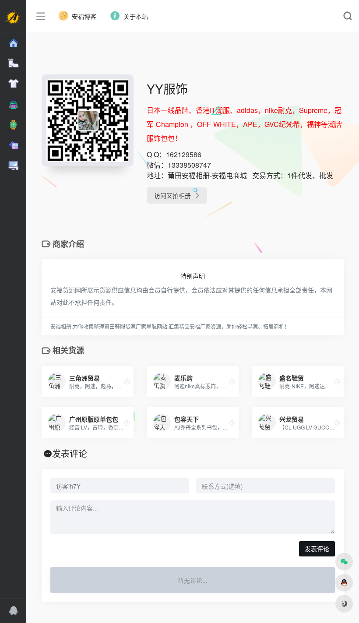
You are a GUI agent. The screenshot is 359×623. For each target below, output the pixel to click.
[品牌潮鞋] (13, 63)
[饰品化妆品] (13, 145)
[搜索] (347, 16)
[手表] (13, 125)
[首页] (13, 43)
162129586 (183, 154)
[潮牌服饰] (13, 84)
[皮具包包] (13, 104)
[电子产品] (13, 166)
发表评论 (317, 548)
